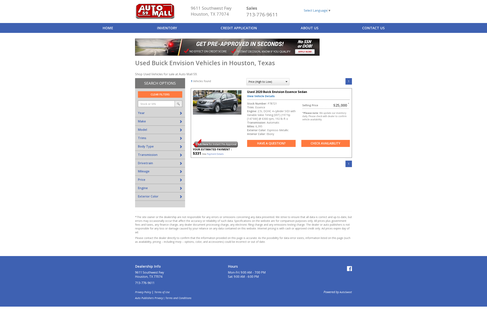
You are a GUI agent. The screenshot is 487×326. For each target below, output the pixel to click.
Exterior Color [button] (148, 196)
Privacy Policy (143, 292)
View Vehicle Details (261, 96)
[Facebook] (349, 268)
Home (108, 28)
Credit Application (239, 28)
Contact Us (373, 28)
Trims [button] (142, 138)
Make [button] (142, 121)
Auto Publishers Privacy (149, 298)
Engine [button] (143, 188)
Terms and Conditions (178, 298)
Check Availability (325, 143)
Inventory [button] (167, 28)
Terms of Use (162, 292)
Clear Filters (160, 94)
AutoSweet (346, 292)
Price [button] (141, 180)
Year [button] (141, 113)
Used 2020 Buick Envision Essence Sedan (277, 92)
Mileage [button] (144, 171)
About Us (309, 28)
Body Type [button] (146, 146)
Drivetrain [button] (145, 163)
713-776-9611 (262, 14)
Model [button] (142, 130)
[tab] (160, 113)
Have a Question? (271, 143)
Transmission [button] (148, 155)
